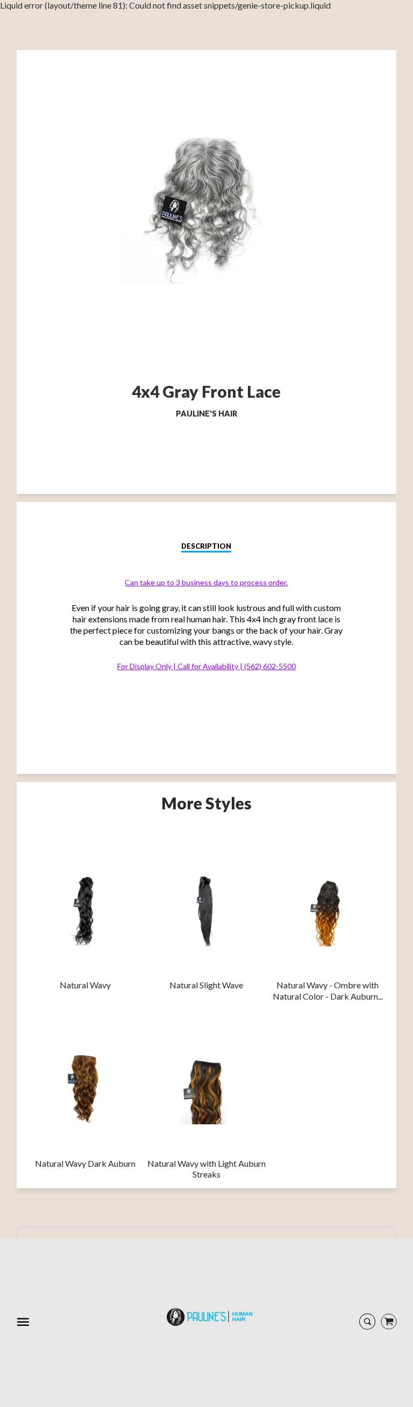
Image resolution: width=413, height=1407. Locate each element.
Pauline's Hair (206, 413)
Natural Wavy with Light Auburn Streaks (206, 1169)
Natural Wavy (85, 985)
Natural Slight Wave (206, 985)
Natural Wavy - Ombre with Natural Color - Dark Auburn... (328, 990)
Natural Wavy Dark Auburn (85, 1163)
